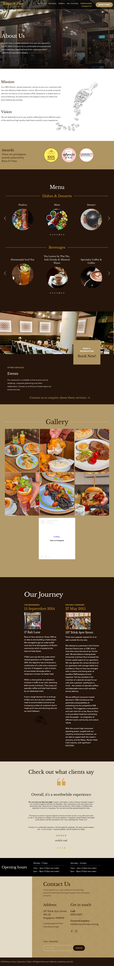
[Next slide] (109, 218)
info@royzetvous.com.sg (84, 924)
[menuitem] (42, 3)
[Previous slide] (5, 218)
